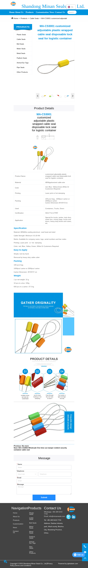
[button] (29, 12)
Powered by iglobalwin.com (68, 563)
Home (16, 18)
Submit (44, 497)
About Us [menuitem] (19, 12)
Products (24, 18)
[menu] (37, 12)
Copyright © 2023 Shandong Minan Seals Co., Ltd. (28, 563)
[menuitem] (29, 12)
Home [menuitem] (12, 12)
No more (25, 446)
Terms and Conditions (23, 565)
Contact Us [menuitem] (60, 12)
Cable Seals (34, 18)
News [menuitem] (52, 12)
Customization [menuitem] (42, 12)
